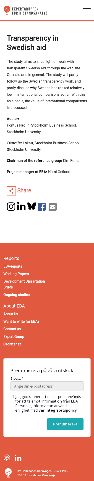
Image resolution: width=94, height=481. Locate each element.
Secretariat (12, 344)
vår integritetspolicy (58, 410)
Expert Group (13, 337)
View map (48, 475)
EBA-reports (12, 266)
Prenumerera (65, 424)
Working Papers (16, 274)
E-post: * (17, 378)
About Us (10, 314)
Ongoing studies (16, 295)
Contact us (12, 329)
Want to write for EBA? (21, 321)
